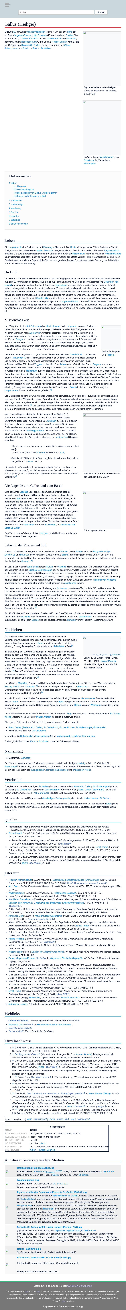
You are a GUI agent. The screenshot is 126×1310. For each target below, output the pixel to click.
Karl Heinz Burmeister (19, 899)
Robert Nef (34, 997)
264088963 (82, 1119)
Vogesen (18, 35)
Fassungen (48, 247)
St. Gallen (50, 524)
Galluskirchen (39, 730)
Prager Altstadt (43, 716)
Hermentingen (42, 735)
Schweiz (33, 38)
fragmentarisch (111, 250)
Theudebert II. (19, 357)
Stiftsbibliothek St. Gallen (65, 1195)
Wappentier (29, 524)
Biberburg (82, 686)
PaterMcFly (40, 1171)
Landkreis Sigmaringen (83, 735)
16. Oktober (40, 35)
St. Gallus (41, 958)
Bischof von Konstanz (105, 579)
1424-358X (33, 863)
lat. (14, 31)
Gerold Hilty (42, 297)
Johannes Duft (15, 915)
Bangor (19, 339)
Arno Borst (13, 886)
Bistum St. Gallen (42, 48)
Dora (39, 642)
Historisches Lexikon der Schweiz (54, 1024)
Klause (64, 551)
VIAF (73, 1119)
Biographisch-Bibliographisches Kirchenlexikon (76, 879)
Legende (24, 491)
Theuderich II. (76, 354)
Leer (108, 803)
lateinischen (62, 437)
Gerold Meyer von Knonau (21, 958)
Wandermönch (54, 38)
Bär (18, 498)
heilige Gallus (28, 1198)
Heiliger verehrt (59, 41)
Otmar (67, 45)
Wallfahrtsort (85, 616)
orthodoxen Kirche (82, 769)
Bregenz (97, 364)
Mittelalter (59, 646)
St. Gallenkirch (50, 727)
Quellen (69, 35)
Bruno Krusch (15, 833)
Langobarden (11, 390)
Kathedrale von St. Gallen (96, 798)
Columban (62, 588)
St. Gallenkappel (84, 727)
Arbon (25, 38)
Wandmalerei (106, 156)
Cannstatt (30, 686)
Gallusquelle (26, 735)
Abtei (60, 701)
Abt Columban (33, 326)
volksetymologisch (35, 31)
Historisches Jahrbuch (65, 892)
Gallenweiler (99, 727)
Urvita (73, 247)
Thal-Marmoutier (40, 792)
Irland (69, 31)
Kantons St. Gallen (39, 741)
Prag (69, 713)
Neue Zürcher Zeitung (99, 1093)
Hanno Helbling (16, 938)
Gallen (39, 727)
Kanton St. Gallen (82, 786)
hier (26, 1291)
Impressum (49, 1306)
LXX (62, 452)
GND (29, 1119)
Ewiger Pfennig (108, 660)
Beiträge (58, 1170)
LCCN (52, 1119)
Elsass (27, 35)
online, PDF (61, 994)
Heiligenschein (24, 1205)
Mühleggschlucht (35, 430)
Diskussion (50, 1172)
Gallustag (25, 616)
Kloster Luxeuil (53, 326)
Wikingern (95, 704)
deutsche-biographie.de (40, 918)
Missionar (71, 38)
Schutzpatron (11, 48)
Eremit (65, 554)
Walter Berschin (45, 250)
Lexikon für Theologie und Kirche (48, 951)
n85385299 (61, 1119)
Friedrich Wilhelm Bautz (20, 879)
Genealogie (61, 284)
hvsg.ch (101, 1106)
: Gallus (18, 1020)
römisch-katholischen (57, 769)
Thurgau (41, 1149)
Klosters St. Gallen (30, 45)
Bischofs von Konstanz (40, 569)
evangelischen (38, 769)
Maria (79, 551)
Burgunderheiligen (102, 551)
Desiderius (10, 554)
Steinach (51, 420)
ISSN (25, 863)
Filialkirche (89, 160)
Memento (46, 1054)
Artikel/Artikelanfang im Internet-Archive (85, 882)
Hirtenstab (48, 1208)
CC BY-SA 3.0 (116, 655)
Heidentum (31, 370)
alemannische (88, 698)
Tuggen (110, 354)
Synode (62, 566)
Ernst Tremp (102, 846)
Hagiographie (15, 247)
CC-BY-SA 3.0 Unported (79, 1285)
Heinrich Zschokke (70, 997)
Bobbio (73, 387)
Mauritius (25, 554)
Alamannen (33, 566)
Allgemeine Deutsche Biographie (66, 958)
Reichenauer (78, 253)
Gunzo (49, 566)
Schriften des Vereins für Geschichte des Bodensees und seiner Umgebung (46, 902)
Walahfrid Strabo (112, 253)
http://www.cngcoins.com (101, 655)
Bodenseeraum (29, 41)
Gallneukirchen (67, 727)
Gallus (55, 1174)
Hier (38, 1291)
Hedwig (81, 763)
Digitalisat (64, 843)
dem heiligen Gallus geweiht (56, 798)
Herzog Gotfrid (12, 686)
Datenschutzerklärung (71, 1306)
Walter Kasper (15, 951)
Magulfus (22, 683)
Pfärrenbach (90, 163)
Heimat (77, 704)
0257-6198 (78, 1106)
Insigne (44, 533)
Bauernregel (11, 766)
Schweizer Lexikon (17, 1003)
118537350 (39, 1119)
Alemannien (35, 332)
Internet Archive (83, 1054)
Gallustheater (15, 1031)
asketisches (70, 582)
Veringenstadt (63, 735)
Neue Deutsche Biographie (48, 915)
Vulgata (40, 452)
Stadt (25, 48)
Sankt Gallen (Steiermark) (21, 727)
